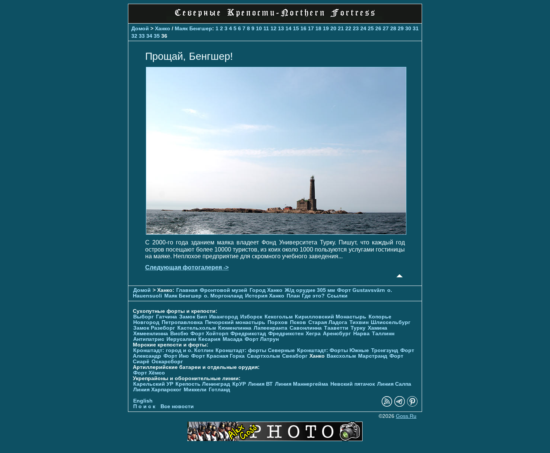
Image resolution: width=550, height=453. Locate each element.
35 (157, 36)
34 (149, 36)
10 (259, 28)
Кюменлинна (234, 328)
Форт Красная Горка (218, 356)
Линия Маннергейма (301, 384)
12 (273, 28)
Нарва (361, 333)
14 (288, 28)
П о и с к (144, 406)
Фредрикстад (248, 333)
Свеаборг (295, 356)
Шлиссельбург (390, 322)
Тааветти (336, 328)
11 (266, 28)
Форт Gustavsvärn (361, 290)
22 (348, 28)
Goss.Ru (406, 416)
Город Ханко (266, 290)
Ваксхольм (341, 356)
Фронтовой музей (223, 290)
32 (134, 36)
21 (341, 28)
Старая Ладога (327, 322)
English (143, 401)
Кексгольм (279, 317)
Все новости (177, 406)
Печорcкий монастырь (235, 322)
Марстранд (372, 356)
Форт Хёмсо (149, 373)
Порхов (278, 322)
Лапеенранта (270, 328)
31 (416, 28)
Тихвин (359, 322)
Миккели (195, 389)
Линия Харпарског (157, 389)
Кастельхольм (196, 328)
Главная (187, 290)
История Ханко (264, 296)
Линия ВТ (260, 384)
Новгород (146, 322)
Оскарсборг (167, 361)
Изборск (251, 317)
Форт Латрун (262, 339)
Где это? (313, 296)
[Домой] (275, 18)
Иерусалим (181, 339)
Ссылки (337, 296)
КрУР (239, 384)
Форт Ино (176, 356)
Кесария (209, 339)
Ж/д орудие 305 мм (310, 290)
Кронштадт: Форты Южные (333, 350)
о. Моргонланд (223, 296)
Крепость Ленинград (202, 384)
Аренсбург (337, 333)
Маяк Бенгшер (193, 28)
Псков (298, 322)
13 (281, 28)
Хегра (313, 333)
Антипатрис (148, 339)
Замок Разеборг (154, 328)
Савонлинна (306, 328)
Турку (358, 328)
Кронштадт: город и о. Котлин (173, 350)
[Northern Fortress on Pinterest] (412, 405)
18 (318, 28)
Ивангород (223, 317)
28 (393, 28)
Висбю (179, 333)
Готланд (219, 389)
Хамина (377, 328)
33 (142, 36)
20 (333, 28)
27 (386, 28)
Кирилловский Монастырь (330, 317)
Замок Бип (193, 317)
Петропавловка (182, 322)
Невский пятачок (352, 384)
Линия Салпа (394, 384)
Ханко (162, 28)
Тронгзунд (384, 350)
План (293, 296)
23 (356, 28)
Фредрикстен (285, 333)
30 (408, 28)
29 (401, 28)
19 (326, 28)
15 (296, 28)
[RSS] (387, 405)
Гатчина (166, 317)
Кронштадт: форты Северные (255, 350)
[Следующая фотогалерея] (276, 232)
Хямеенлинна (150, 333)
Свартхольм (263, 356)
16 (303, 28)
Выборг (143, 317)
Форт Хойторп (209, 333)
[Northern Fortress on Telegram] (399, 405)
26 (378, 28)
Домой (140, 28)
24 (363, 28)
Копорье (380, 317)
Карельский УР (153, 384)
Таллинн (383, 333)
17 (311, 28)
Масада (232, 339)
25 (371, 28)
